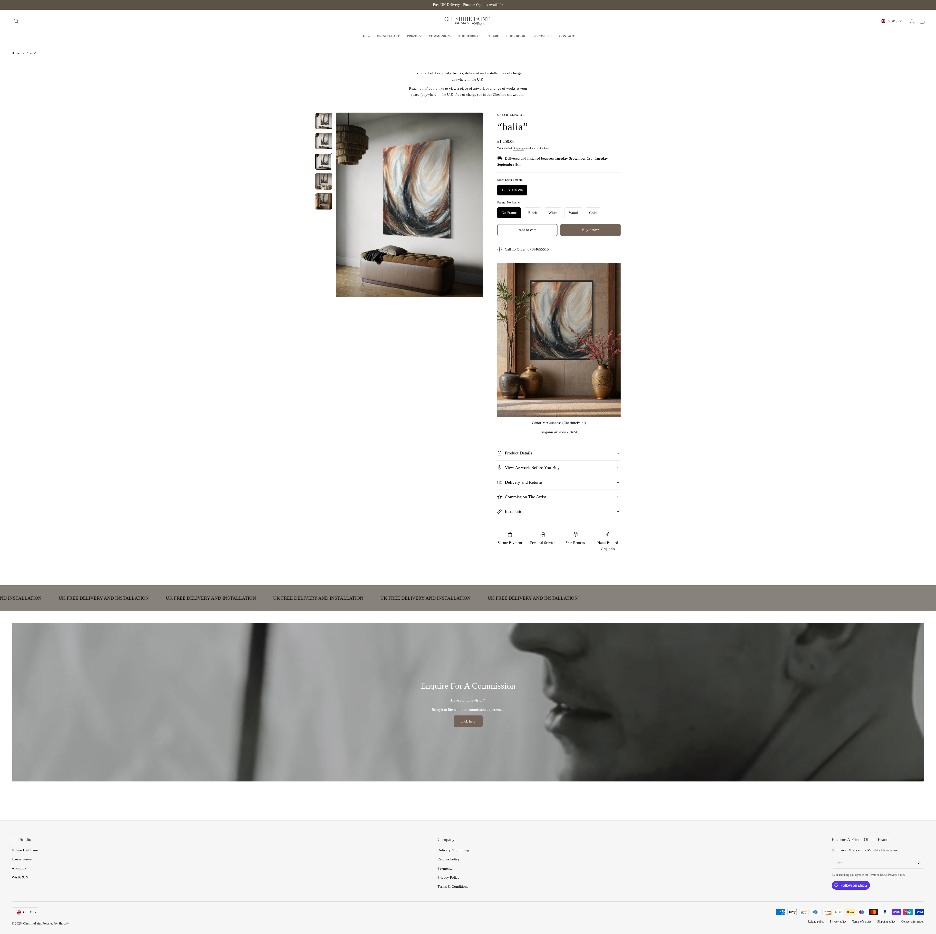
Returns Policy (449, 859)
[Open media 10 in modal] (474, 121)
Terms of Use (877, 874)
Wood (573, 213)
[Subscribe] (918, 862)
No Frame (509, 213)
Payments (445, 868)
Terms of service (861, 921)
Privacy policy (838, 921)
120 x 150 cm (512, 190)
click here (468, 721)
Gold (593, 213)
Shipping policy (886, 921)
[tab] (323, 121)
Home (16, 53)
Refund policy (816, 921)
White (552, 213)
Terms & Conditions (453, 886)
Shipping (518, 148)
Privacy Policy (448, 877)
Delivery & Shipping (453, 850)
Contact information (912, 921)
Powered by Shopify (55, 923)
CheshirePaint (32, 923)
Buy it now (590, 230)
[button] (16, 21)
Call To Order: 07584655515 (527, 249)
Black (532, 213)
